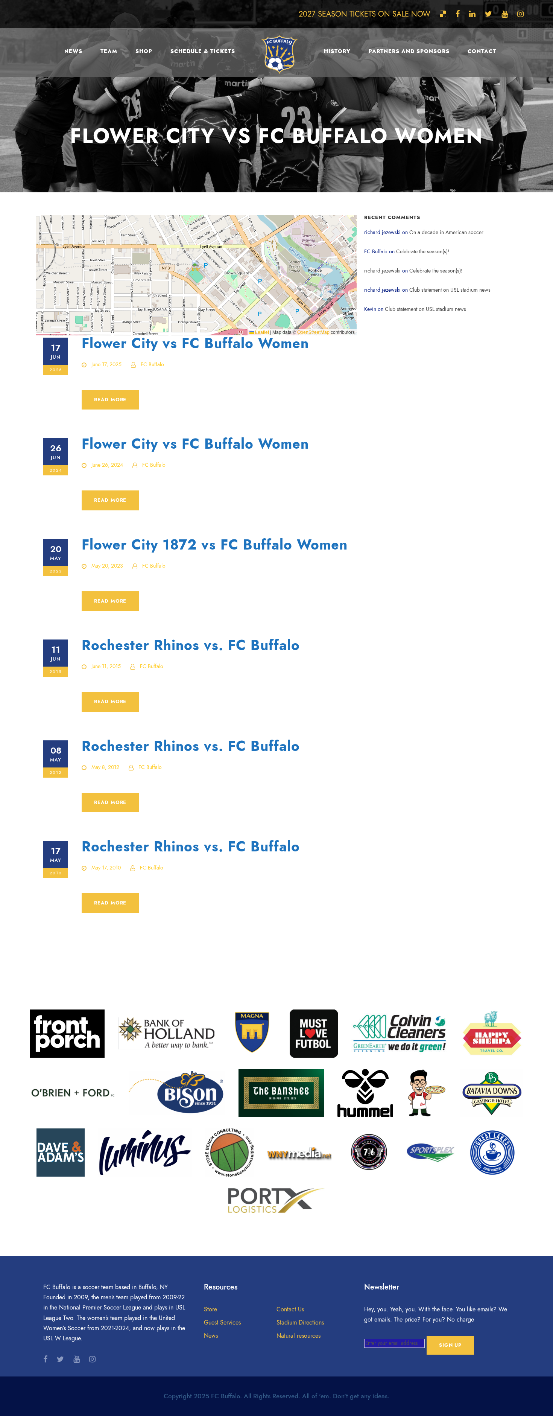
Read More (110, 399)
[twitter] (488, 14)
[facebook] (458, 14)
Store (210, 1309)
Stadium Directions (300, 1323)
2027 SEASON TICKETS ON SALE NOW (364, 14)
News (73, 51)
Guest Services (222, 1323)
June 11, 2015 (106, 666)
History (337, 51)
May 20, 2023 (107, 565)
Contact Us (290, 1309)
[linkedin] (472, 14)
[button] (196, 267)
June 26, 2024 (107, 465)
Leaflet (261, 332)
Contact (482, 51)
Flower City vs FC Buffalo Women (195, 343)
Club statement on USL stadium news (450, 290)
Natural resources (298, 1336)
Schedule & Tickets (202, 51)
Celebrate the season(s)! (422, 251)
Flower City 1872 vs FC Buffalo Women (215, 544)
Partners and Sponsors (409, 51)
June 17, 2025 (106, 364)
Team (108, 51)
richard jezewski (382, 270)
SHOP (143, 51)
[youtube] (504, 14)
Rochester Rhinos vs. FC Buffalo (191, 645)
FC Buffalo (152, 364)
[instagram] (520, 14)
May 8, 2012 (105, 767)
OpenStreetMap (313, 332)
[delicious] (443, 14)
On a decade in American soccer (446, 232)
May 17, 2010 (106, 867)
